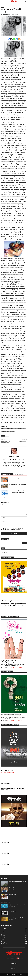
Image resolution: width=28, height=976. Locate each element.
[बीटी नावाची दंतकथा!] (4, 896)
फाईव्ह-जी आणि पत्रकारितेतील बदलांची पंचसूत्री (17, 905)
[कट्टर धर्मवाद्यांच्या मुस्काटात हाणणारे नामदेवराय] (4, 919)
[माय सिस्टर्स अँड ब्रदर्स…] (4, 913)
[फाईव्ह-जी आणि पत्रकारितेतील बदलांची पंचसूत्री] (4, 906)
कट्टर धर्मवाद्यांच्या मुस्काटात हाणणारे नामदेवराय (16, 918)
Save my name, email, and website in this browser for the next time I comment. (12, 529)
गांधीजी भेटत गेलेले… (23, 441)
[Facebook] (9, 39)
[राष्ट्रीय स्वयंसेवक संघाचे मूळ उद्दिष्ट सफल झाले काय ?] (4, 486)
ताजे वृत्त (6, 5)
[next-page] (4, 497)
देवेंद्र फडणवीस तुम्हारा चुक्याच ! (14, 888)
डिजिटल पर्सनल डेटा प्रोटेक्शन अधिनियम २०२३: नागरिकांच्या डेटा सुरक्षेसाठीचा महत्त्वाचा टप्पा (17, 492)
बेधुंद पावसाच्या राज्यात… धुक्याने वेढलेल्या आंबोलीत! (17, 881)
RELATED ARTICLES (7, 474)
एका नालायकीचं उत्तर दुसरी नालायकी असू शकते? (6, 442)
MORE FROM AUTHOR (18, 474)
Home (2, 5)
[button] (2, 2)
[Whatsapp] (14, 39)
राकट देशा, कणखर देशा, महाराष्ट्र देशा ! (17, 478)
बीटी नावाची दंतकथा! (12, 894)
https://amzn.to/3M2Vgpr (7, 772)
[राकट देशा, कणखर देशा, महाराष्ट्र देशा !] (4, 479)
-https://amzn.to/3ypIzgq (14, 720)
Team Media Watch (6, 14)
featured (7, 435)
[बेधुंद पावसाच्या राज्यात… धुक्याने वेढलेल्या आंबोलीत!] (4, 883)
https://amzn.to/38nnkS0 (15, 667)
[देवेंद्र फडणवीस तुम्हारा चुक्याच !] (4, 889)
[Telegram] (16, 39)
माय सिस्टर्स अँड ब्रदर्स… (13, 911)
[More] (19, 39)
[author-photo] (14, 454)
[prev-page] (2, 497)
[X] (11, 39)
